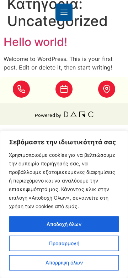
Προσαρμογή (64, 243)
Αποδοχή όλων (64, 224)
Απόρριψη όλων (64, 262)
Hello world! (35, 42)
